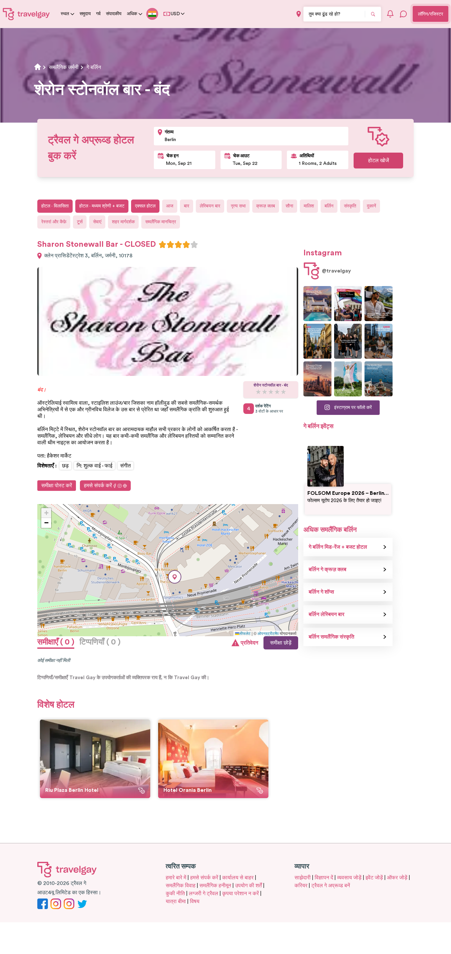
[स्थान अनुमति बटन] (298, 14)
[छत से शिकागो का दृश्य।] (378, 341)
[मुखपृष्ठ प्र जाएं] (26, 13)
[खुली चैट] (403, 14)
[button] (175, 577)
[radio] (162, 244)
